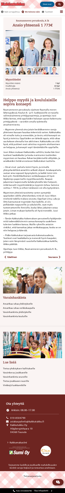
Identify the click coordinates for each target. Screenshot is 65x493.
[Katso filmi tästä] (30, 40)
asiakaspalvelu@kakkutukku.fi (27, 421)
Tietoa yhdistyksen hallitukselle (19, 368)
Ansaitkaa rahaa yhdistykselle (18, 303)
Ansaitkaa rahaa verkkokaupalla (19, 307)
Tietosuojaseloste (33, 476)
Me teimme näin (32, 11)
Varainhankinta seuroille (15, 376)
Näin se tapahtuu (12, 11)
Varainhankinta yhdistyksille (17, 312)
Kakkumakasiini (18, 442)
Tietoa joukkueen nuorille (16, 381)
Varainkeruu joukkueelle (15, 372)
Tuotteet (49, 11)
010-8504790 (18, 417)
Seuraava (53, 256)
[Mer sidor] (61, 12)
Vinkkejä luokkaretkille (14, 385)
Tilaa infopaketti (41, 490)
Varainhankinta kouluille (15, 316)
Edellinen (12, 256)
